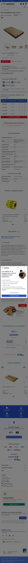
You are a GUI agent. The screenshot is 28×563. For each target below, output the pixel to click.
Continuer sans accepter (21, 267)
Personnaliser (15, 292)
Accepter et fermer (14, 295)
